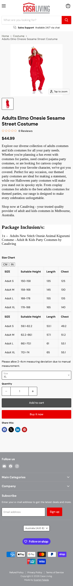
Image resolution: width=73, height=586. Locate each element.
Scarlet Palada (41, 579)
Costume (18, 36)
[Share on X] (11, 429)
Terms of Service (55, 572)
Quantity (7, 383)
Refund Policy (16, 572)
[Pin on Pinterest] (24, 429)
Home (5, 36)
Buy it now (36, 414)
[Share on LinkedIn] (17, 429)
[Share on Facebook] (4, 429)
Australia (34, 528)
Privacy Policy (34, 572)
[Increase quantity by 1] (33, 391)
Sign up (54, 512)
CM (5, 264)
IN (12, 264)
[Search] (66, 20)
